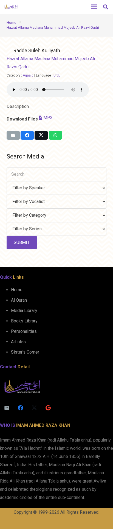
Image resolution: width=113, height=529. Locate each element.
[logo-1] (11, 7)
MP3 (48, 117)
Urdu (57, 75)
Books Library (24, 321)
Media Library (24, 310)
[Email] (7, 408)
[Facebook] (20, 408)
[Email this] (13, 135)
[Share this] (27, 135)
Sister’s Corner (25, 352)
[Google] (48, 408)
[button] (105, 7)
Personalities (24, 331)
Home (16, 289)
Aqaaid (28, 75)
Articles (18, 341)
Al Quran (19, 300)
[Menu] (94, 7)
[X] (34, 408)
